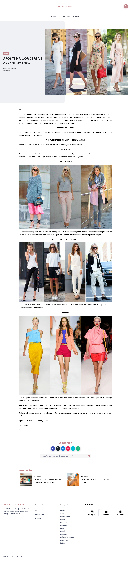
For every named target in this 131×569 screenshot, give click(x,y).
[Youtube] (106, 512)
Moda (6, 53)
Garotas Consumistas (65, 6)
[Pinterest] (120, 512)
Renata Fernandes (9, 68)
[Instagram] (91, 512)
